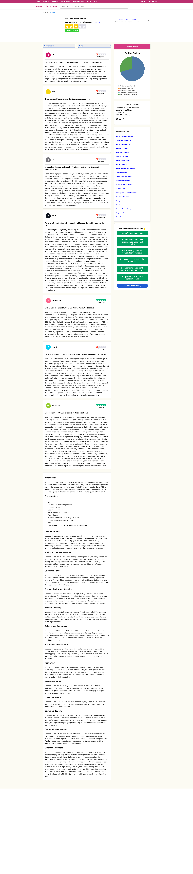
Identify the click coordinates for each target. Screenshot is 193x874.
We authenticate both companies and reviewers (132, 269)
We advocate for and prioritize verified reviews (132, 241)
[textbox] (94, 6)
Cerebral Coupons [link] (122, 188)
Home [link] (44, 12)
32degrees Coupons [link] (123, 180)
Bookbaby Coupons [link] (123, 197)
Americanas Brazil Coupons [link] (125, 168)
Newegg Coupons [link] (122, 156)
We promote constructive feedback (132, 260)
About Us (46, 1)
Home (38, 1)
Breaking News (65, 1)
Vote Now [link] (97, 22)
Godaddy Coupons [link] (122, 152)
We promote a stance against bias (132, 277)
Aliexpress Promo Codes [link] (124, 136)
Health (89, 1)
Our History (55, 1)
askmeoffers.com (46, 6)
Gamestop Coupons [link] (123, 160)
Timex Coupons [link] (121, 172)
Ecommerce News (78, 1)
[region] (139, 32)
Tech (95, 1)
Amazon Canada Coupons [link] (125, 209)
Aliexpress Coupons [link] (123, 144)
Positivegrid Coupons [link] (123, 140)
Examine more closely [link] (132, 286)
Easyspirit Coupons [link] (122, 213)
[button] (132, 233)
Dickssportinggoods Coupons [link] (126, 193)
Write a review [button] (132, 46)
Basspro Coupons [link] (122, 201)
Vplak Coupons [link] (121, 217)
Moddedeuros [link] (52, 12)
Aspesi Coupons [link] (121, 164)
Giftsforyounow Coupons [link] (124, 176)
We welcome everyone (132, 233)
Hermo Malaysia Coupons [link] (124, 184)
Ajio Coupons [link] (120, 205)
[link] (53, 27)
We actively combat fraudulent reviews (132, 251)
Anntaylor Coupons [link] (122, 148)
